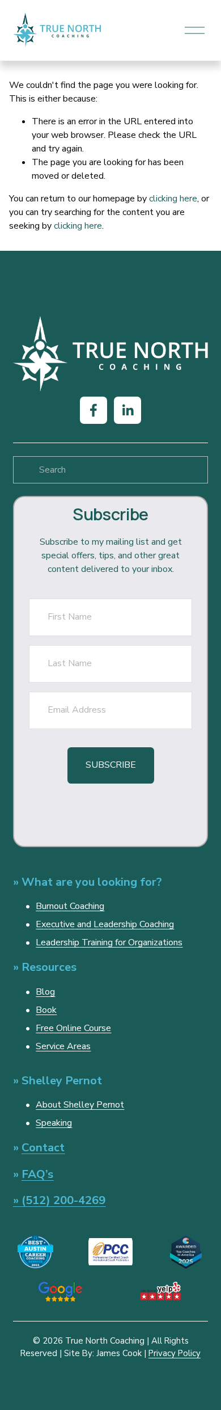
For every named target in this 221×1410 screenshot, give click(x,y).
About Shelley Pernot (80, 1104)
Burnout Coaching (70, 906)
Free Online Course (73, 1028)
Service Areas (63, 1046)
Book (46, 1010)
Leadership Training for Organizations (109, 942)
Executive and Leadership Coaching (105, 924)
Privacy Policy (174, 1353)
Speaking (54, 1123)
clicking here (173, 198)
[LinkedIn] (127, 410)
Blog (45, 992)
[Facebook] (93, 410)
